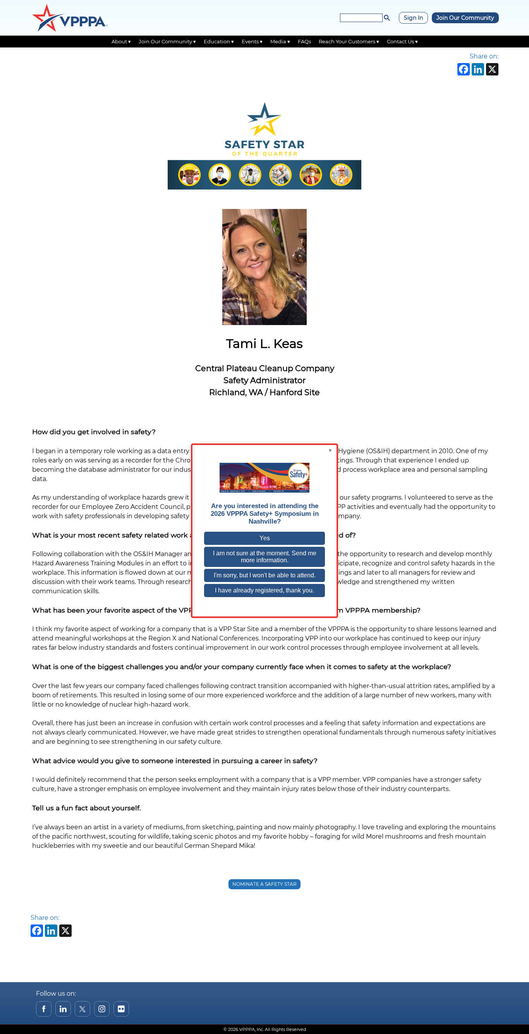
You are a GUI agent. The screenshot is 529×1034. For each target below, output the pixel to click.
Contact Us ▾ (402, 41)
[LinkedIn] (477, 70)
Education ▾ (219, 41)
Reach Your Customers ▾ (349, 41)
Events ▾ (252, 41)
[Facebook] (462, 70)
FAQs (304, 41)
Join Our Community (465, 17)
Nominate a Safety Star (264, 884)
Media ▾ (280, 41)
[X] (491, 70)
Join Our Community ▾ (167, 41)
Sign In (413, 17)
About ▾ (121, 41)
